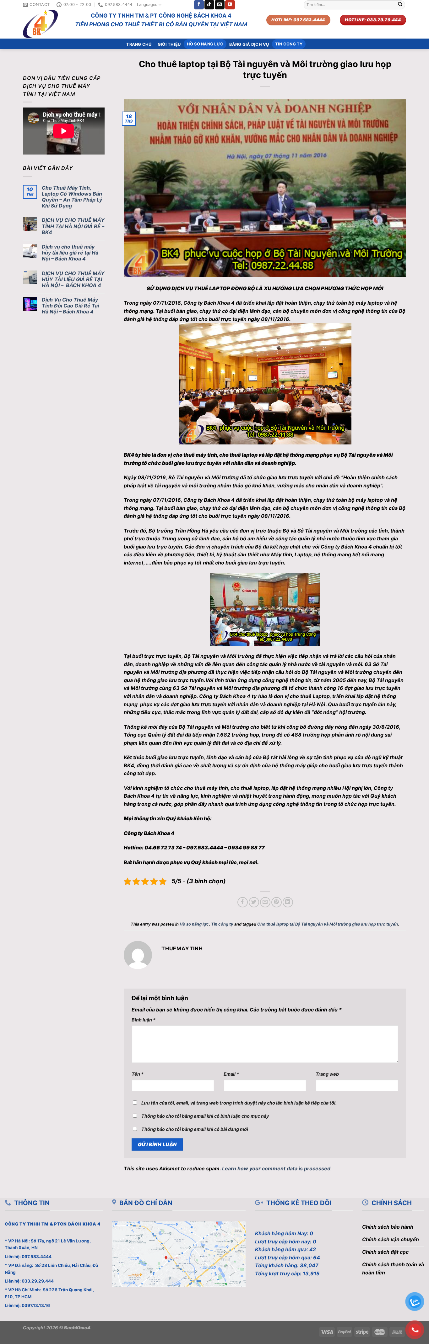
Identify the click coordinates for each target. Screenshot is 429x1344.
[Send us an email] (219, 4)
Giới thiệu (169, 44)
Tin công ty (289, 44)
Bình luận (143, 1019)
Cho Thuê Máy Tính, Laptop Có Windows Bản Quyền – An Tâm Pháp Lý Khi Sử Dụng (72, 197)
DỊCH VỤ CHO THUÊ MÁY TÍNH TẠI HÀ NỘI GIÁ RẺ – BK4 (73, 226)
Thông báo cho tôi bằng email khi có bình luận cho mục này (205, 1116)
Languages (147, 4)
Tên (138, 1074)
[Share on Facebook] (242, 902)
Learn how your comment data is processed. (277, 1168)
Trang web (327, 1074)
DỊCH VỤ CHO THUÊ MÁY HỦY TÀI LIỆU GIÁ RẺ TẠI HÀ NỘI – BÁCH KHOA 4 (73, 279)
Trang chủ (138, 44)
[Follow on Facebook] (199, 4)
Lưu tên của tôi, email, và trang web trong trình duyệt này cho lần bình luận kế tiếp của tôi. (239, 1102)
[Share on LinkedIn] (288, 902)
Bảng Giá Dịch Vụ (249, 44)
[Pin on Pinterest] (276, 902)
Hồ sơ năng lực (205, 44)
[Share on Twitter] (254, 902)
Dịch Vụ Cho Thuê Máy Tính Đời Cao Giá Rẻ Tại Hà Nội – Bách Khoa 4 (70, 306)
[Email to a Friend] (265, 902)
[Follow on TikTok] (209, 4)
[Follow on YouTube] (230, 4)
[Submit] (400, 4)
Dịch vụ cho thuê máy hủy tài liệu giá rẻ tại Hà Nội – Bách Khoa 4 (70, 253)
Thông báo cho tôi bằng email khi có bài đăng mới (194, 1129)
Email (231, 1074)
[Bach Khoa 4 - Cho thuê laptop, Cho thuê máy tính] (44, 24)
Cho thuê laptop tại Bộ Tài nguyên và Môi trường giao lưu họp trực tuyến (327, 924)
